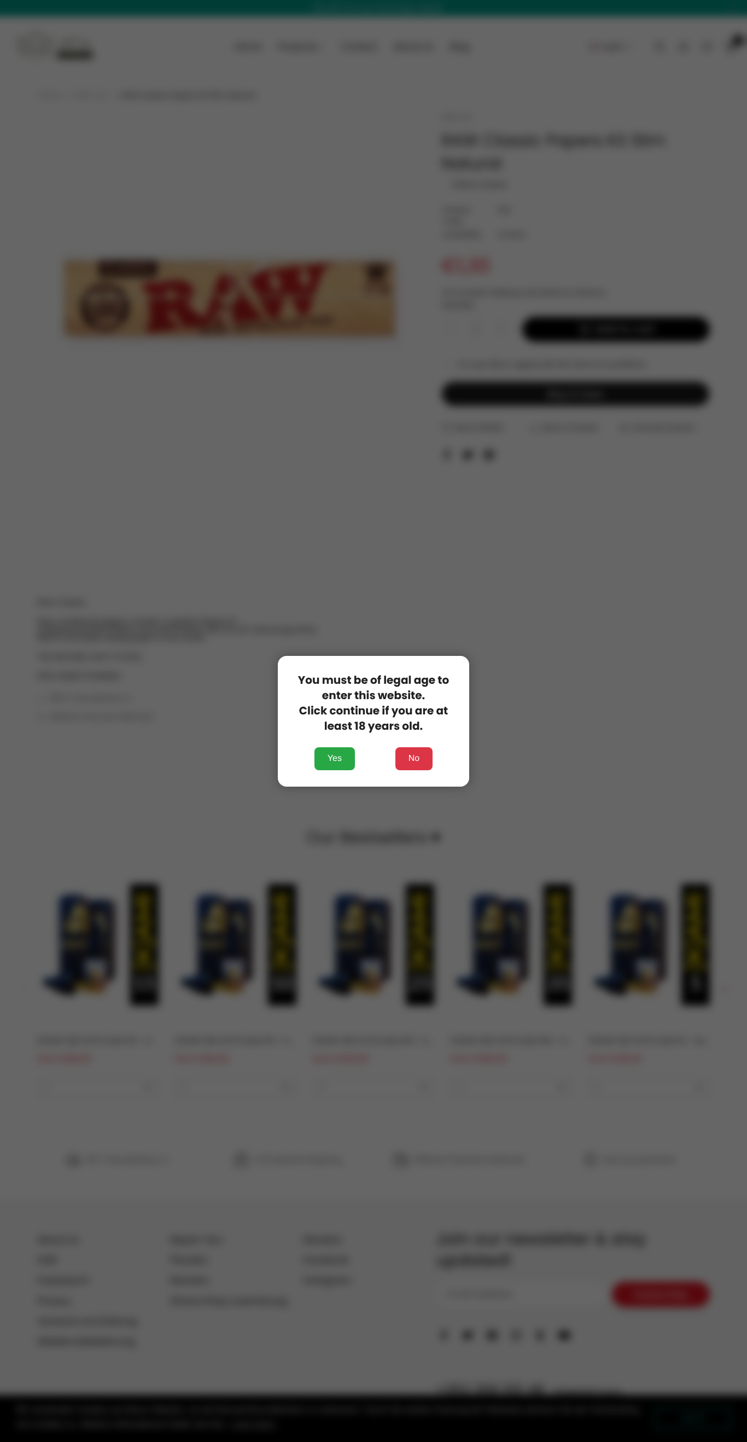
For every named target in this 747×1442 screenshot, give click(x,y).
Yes (335, 758)
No (413, 758)
